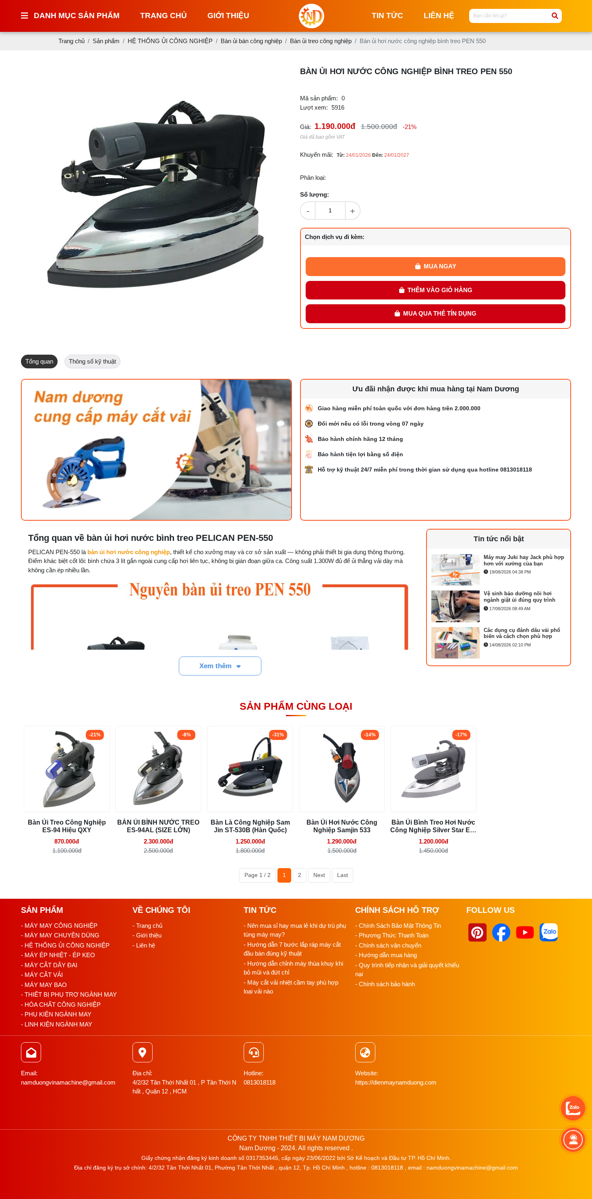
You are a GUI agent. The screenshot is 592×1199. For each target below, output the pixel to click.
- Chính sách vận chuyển (388, 945)
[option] (498, 572)
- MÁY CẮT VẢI (42, 974)
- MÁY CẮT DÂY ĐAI (49, 965)
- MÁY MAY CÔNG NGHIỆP (59, 925)
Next (319, 875)
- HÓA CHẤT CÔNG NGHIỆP (61, 1004)
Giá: (305, 126)
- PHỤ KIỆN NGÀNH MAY (56, 1014)
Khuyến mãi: (316, 154)
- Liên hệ (143, 945)
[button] (271, 73)
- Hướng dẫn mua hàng (386, 955)
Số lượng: (314, 194)
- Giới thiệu (146, 935)
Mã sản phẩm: (319, 98)
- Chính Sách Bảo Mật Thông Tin (398, 925)
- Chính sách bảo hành (385, 984)
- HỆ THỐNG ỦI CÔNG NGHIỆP (65, 945)
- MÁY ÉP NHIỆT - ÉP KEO (58, 955)
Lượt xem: (314, 107)
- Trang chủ (147, 925)
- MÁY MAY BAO (44, 984)
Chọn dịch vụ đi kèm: (334, 236)
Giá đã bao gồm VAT (322, 137)
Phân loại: (313, 177)
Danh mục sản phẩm (77, 15)
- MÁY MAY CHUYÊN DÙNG (60, 935)
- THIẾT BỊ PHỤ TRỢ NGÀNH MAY (69, 994)
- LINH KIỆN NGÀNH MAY (56, 1024)
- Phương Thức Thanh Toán (391, 935)
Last (342, 875)
